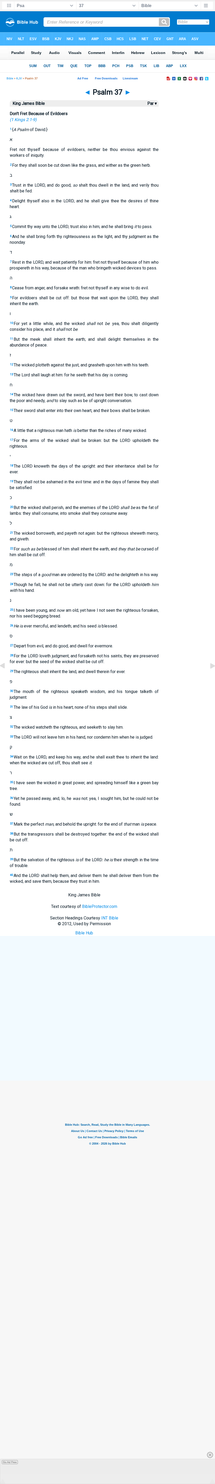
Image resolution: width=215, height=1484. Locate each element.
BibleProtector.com (99, 906)
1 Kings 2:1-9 (23, 119)
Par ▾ (152, 103)
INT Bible (109, 918)
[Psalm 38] (208, 677)
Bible (10, 78)
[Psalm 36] (6, 677)
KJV (19, 78)
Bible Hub (84, 932)
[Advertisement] (107, 1043)
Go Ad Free (10, 1462)
